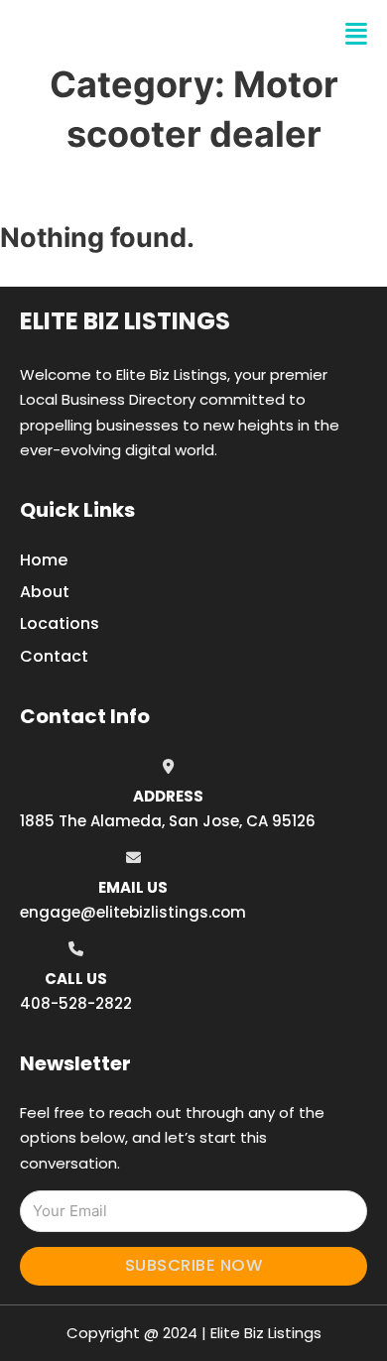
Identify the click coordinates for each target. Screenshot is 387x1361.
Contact (54, 656)
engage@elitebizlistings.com (133, 912)
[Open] (356, 34)
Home (43, 560)
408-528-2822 (76, 1003)
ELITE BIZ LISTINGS (138, 34)
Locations (59, 623)
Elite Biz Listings (125, 321)
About (44, 591)
